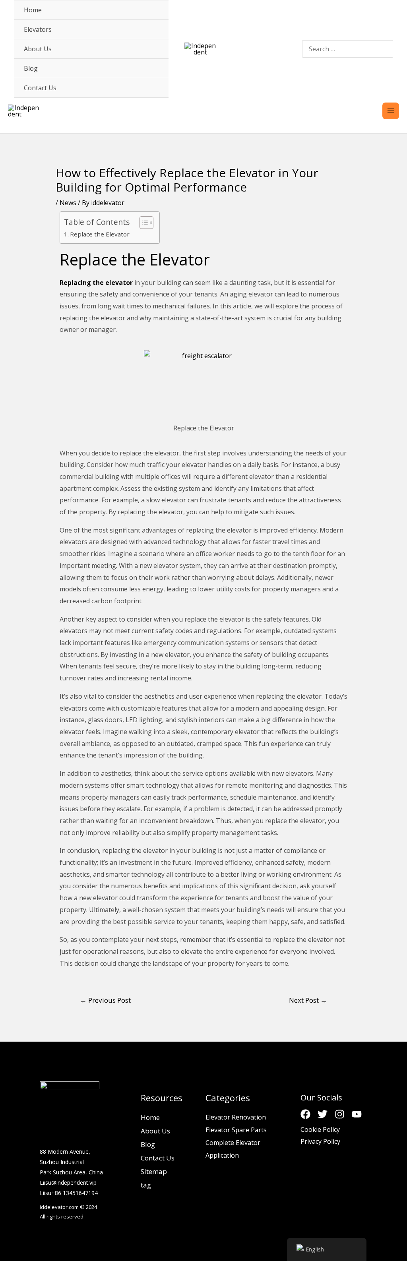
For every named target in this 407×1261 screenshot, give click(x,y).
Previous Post (105, 1000)
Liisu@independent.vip (68, 1182)
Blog (148, 1144)
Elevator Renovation (235, 1117)
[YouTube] (357, 1114)
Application (222, 1155)
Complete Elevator (232, 1142)
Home (150, 1117)
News (68, 202)
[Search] (386, 49)
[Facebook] (305, 1114)
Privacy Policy (320, 1141)
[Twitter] (323, 1114)
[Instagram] (340, 1114)
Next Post (308, 1000)
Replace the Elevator (100, 234)
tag (146, 1184)
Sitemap (154, 1171)
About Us (155, 1130)
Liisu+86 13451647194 (69, 1193)
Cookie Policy (320, 1129)
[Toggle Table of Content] (142, 222)
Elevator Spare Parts (236, 1129)
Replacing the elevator (96, 282)
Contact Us (157, 1157)
